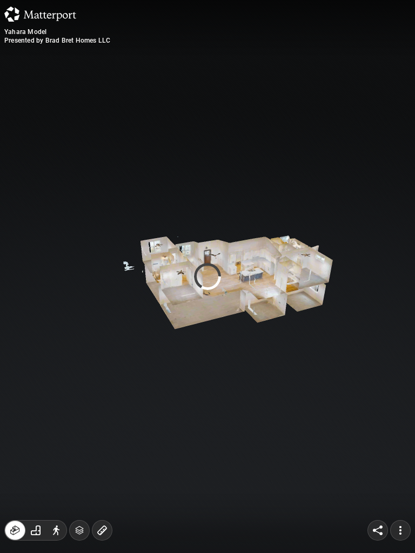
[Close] (295, 92)
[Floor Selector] (79, 530)
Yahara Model (25, 32)
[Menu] (400, 530)
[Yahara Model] (207, 276)
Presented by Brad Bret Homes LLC (57, 40)
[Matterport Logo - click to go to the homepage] (40, 14)
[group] (35, 530)
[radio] (15, 530)
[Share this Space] (377, 530)
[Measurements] (102, 530)
